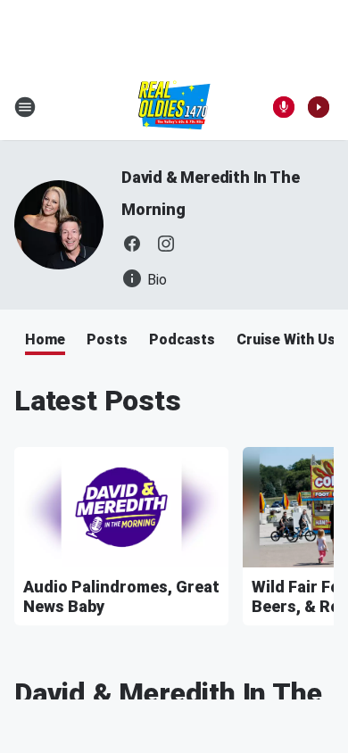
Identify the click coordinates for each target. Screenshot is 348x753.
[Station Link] (174, 107)
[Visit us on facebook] (132, 243)
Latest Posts (97, 401)
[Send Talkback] (283, 107)
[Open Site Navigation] (25, 107)
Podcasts (182, 339)
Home (45, 339)
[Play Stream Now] (318, 107)
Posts (107, 339)
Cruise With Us (286, 339)
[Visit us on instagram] (166, 243)
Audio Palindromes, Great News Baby (121, 596)
